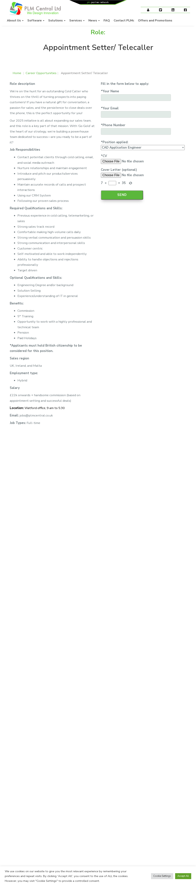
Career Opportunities (41, 73)
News (93, 20)
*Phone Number (113, 125)
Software (34, 20)
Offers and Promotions (155, 20)
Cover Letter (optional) (119, 170)
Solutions (56, 20)
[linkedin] (173, 10)
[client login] (148, 10)
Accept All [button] (183, 876)
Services (76, 20)
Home (17, 73)
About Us (14, 20)
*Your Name (110, 91)
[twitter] (160, 10)
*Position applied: (114, 142)
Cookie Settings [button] (162, 876)
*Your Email (110, 108)
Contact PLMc (124, 20)
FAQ (107, 20)
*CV (104, 156)
